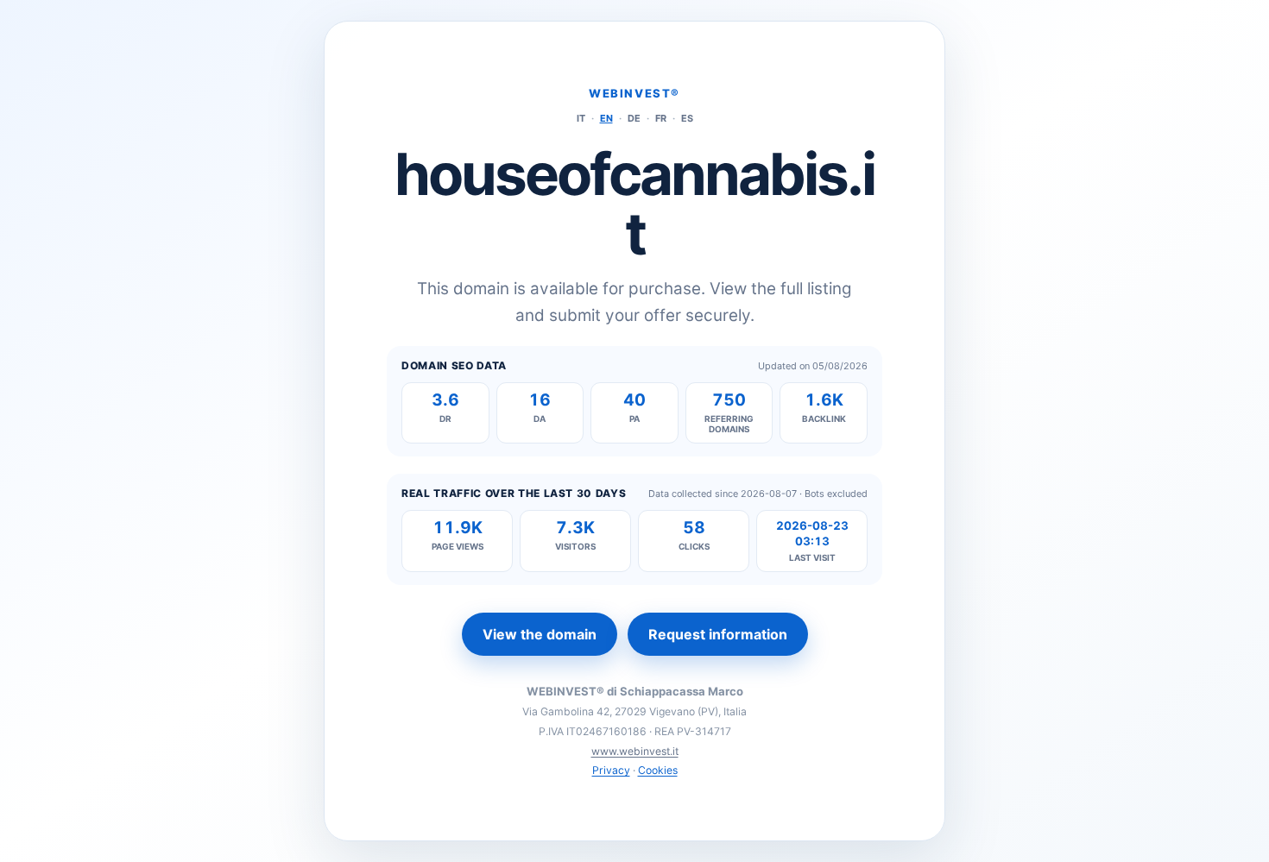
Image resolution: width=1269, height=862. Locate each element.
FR (660, 118)
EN (606, 118)
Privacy (611, 770)
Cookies (658, 770)
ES (687, 118)
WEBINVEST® (634, 93)
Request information (717, 634)
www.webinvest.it (635, 751)
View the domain (540, 634)
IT (581, 118)
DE (634, 118)
